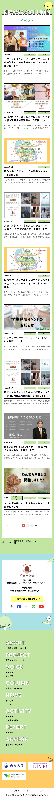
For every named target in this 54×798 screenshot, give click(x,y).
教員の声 (9, 676)
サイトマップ (38, 791)
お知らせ (9, 700)
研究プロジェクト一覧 (15, 660)
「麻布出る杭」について (16, 648)
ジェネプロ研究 (12, 720)
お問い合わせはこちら (27, 598)
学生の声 (9, 672)
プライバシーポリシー (22, 791)
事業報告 (9, 732)
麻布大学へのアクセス (15, 744)
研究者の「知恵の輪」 (15, 688)
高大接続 (9, 716)
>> (36, 526)
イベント (9, 704)
